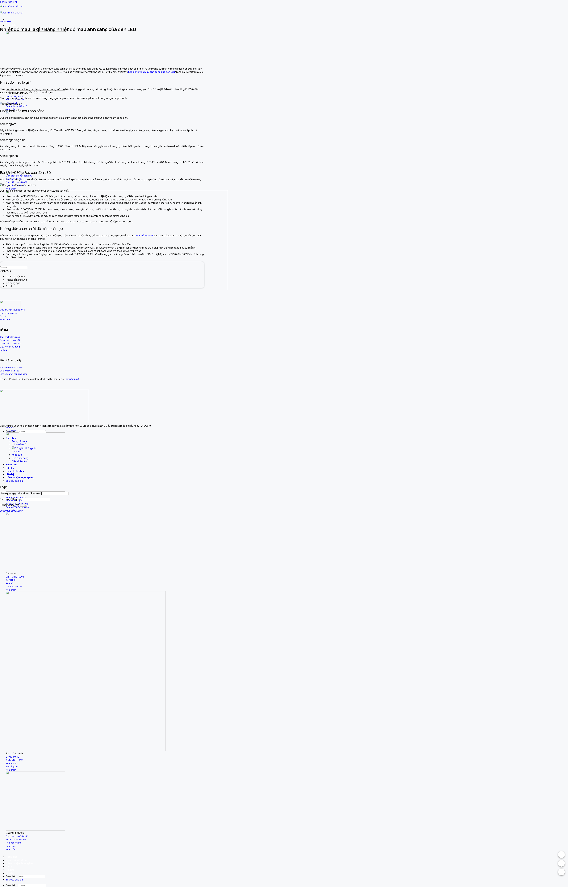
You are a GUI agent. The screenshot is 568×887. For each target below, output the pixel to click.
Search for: (12, 876)
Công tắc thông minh (26, 448)
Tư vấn (9, 286)
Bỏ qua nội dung (8, 1)
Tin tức (10, 869)
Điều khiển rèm (19, 461)
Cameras (17, 451)
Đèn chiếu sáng (20, 458)
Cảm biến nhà (19, 444)
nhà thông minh (144, 235)
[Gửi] (7, 435)
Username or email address (20, 493)
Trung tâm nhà (19, 441)
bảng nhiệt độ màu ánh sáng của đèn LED (151, 72)
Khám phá (11, 856)
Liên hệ (10, 873)
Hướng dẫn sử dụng (16, 279)
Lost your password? (11, 510)
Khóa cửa (17, 454)
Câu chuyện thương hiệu (20, 863)
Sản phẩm (11, 25)
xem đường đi (72, 379)
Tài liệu (10, 866)
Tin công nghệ (5, 21)
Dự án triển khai (15, 471)
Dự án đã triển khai (16, 860)
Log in (23, 505)
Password (11, 499)
